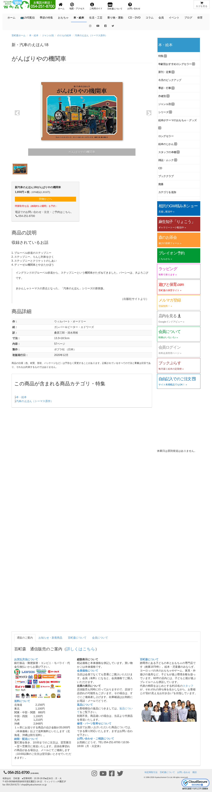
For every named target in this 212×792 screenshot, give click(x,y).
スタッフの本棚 (167, 152)
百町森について (77, 637)
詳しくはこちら (80, 648)
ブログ (188, 17)
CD (160, 168)
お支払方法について (26, 659)
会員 (161, 17)
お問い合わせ (183, 772)
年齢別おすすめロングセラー (175, 64)
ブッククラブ (166, 176)
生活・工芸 (95, 17)
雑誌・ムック (166, 160)
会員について (100, 637)
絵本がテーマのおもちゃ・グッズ (177, 120)
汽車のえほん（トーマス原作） (91, 35)
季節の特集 (46, 17)
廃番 (160, 184)
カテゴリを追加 (167, 192)
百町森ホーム (19, 35)
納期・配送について (26, 738)
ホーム (11, 17)
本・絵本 (79, 17)
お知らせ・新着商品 (50, 637)
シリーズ (163, 112)
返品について (85, 704)
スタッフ (188, 685)
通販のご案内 (25, 637)
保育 (200, 17)
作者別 (162, 96)
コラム (150, 17)
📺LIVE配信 (27, 17)
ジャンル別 (48, 35)
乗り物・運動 (115, 17)
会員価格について (87, 670)
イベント (174, 17)
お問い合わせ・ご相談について (95, 738)
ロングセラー (166, 136)
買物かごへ (45, 199)
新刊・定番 (164, 72)
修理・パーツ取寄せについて (94, 723)
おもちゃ (63, 17)
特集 (160, 56)
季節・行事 (164, 88)
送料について (22, 701)
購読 (194, 772)
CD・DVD (134, 17)
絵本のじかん (166, 144)
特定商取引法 (151, 772)
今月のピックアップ (169, 80)
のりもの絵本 (64, 35)
